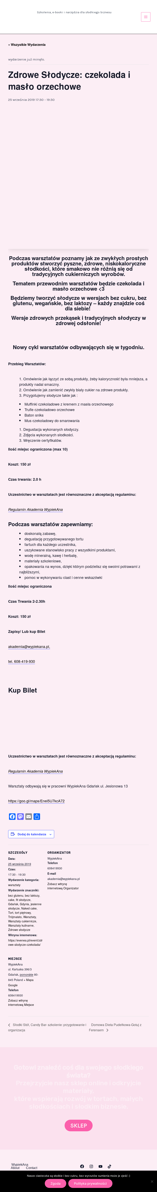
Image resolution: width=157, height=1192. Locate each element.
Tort (10, 912)
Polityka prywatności (90, 1183)
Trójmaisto (15, 917)
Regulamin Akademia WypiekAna (35, 509)
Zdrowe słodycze (19, 930)
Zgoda (55, 1183)
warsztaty (14, 885)
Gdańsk (13, 904)
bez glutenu (15, 895)
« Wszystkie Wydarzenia (27, 44)
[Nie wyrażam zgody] (152, 1181)
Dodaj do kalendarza (32, 834)
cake (11, 900)
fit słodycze (23, 900)
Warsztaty (29, 917)
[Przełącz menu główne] (145, 17)
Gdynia (24, 904)
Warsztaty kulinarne (21, 925)
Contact (31, 1168)
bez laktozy (32, 895)
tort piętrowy (23, 912)
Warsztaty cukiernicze (22, 921)
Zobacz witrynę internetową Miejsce (21, 1002)
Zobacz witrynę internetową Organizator (63, 886)
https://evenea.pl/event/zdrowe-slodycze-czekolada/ (25, 942)
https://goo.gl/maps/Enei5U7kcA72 (36, 800)
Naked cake (29, 908)
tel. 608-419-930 (21, 661)
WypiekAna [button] (19, 1164)
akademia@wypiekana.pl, (29, 646)
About (15, 1168)
